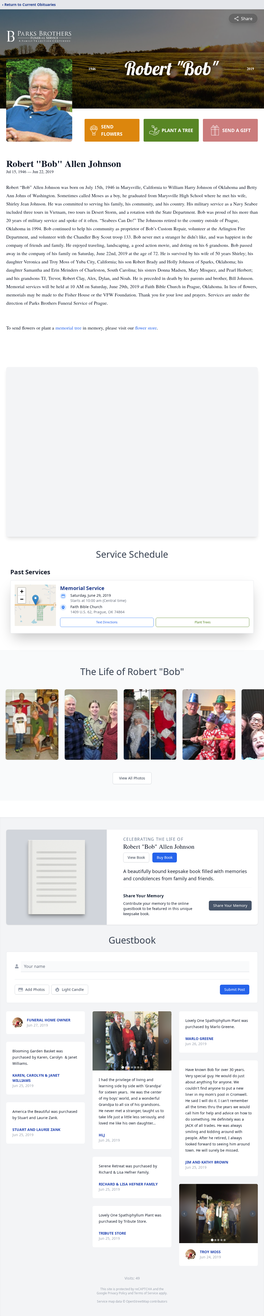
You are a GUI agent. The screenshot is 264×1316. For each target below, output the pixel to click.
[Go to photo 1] (122, 1067)
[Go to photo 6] (138, 1067)
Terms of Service (146, 1293)
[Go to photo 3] (129, 1067)
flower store (146, 328)
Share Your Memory (230, 905)
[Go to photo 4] (132, 1067)
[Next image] (166, 1041)
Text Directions (107, 622)
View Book (136, 857)
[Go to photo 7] (141, 1067)
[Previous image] (98, 1041)
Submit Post (234, 989)
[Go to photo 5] (135, 1067)
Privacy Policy (117, 1293)
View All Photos (132, 778)
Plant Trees (203, 622)
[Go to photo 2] (126, 1067)
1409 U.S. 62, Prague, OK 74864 (97, 611)
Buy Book (164, 857)
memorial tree (68, 328)
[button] (35, 600)
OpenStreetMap (137, 1301)
